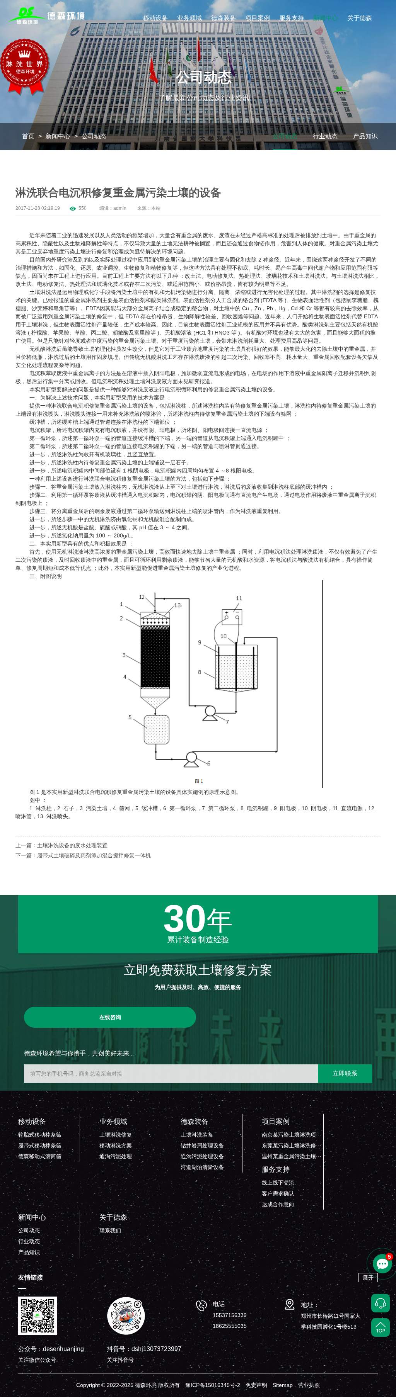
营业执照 (309, 1385)
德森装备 (223, 18)
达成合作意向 (278, 1204)
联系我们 (110, 1230)
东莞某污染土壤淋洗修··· (292, 1145)
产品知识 (365, 136)
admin (119, 208)
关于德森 (359, 18)
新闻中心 (325, 18)
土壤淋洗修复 (115, 1135)
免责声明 (256, 1385)
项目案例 (257, 18)
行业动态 (325, 136)
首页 (28, 136)
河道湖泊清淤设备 (202, 1167)
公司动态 (94, 136)
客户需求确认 (278, 1193)
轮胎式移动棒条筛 (39, 1135)
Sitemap (283, 1385)
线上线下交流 (278, 1182)
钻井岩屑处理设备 (202, 1145)
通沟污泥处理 (115, 1156)
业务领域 (189, 18)
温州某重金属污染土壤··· (292, 1156)
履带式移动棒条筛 (39, 1145)
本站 (155, 208)
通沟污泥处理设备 (202, 1156)
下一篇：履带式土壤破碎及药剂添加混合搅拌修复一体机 (83, 855)
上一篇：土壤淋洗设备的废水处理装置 (61, 845)
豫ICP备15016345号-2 (212, 1385)
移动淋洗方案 (115, 1145)
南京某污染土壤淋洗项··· (292, 1135)
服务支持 (291, 18)
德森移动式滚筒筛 (39, 1156)
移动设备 (155, 18)
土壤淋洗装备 (197, 1135)
